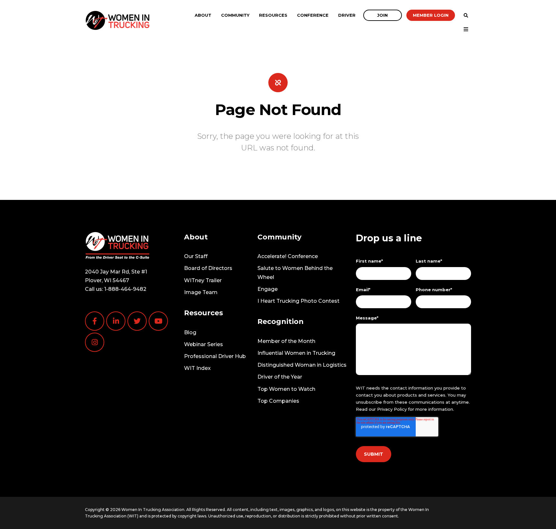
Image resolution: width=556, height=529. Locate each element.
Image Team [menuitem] (201, 292)
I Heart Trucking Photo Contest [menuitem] (298, 301)
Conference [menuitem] (313, 15)
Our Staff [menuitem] (196, 256)
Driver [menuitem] (347, 15)
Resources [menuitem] (273, 15)
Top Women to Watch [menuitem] (286, 389)
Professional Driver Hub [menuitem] (215, 356)
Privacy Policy (392, 409)
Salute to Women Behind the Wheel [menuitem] (295, 272)
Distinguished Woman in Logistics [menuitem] (302, 365)
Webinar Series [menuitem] (203, 344)
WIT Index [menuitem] (197, 368)
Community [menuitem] (235, 15)
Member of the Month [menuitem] (286, 341)
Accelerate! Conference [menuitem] (287, 256)
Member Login (431, 15)
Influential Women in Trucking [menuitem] (296, 353)
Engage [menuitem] (267, 289)
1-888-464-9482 (125, 289)
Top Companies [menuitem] (278, 401)
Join (382, 15)
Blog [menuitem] (190, 332)
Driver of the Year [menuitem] (279, 377)
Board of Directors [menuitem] (208, 268)
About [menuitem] (203, 15)
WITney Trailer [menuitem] (203, 280)
